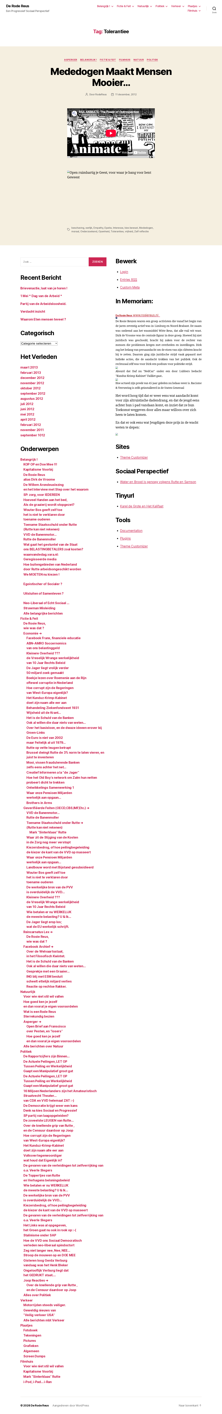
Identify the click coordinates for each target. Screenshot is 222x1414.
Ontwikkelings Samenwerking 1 (50, 787)
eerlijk (88, 227)
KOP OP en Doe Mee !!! (40, 464)
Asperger (70, 59)
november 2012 (32, 383)
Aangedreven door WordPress (70, 1405)
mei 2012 (27, 414)
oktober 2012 (30, 388)
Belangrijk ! (103, 6)
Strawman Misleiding (39, 608)
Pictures (29, 1341)
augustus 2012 (31, 399)
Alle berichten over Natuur (43, 1046)
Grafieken (30, 1346)
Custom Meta (130, 287)
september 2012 (32, 393)
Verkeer (176, 6)
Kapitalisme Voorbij (38, 469)
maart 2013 (29, 367)
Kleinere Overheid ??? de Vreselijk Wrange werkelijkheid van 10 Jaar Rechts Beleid (52, 658)
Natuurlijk (143, 6)
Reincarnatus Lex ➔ (38, 932)
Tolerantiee (117, 231)
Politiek (160, 6)
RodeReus (101, 94)
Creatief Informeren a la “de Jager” (52, 772)
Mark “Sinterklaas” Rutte (47, 832)
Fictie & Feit (124, 6)
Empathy (98, 227)
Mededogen (146, 227)
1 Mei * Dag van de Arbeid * (41, 296)
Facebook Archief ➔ (38, 947)
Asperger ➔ (32, 1022)
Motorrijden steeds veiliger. (44, 1305)
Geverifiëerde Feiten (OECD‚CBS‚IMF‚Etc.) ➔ (56, 808)
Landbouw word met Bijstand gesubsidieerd (60, 867)
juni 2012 (27, 409)
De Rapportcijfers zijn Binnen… (46, 1056)
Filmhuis (192, 10)
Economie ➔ (32, 633)
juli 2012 (26, 404)
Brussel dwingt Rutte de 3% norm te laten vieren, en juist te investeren (65, 752)
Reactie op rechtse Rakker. (46, 986)
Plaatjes (192, 6)
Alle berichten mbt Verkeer (43, 1320)
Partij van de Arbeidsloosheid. (43, 304)
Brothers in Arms (39, 803)
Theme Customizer (134, 457)
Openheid (103, 231)
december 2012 (32, 378)
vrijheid (129, 231)
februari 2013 (30, 373)
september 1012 (32, 435)
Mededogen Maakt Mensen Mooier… (111, 77)
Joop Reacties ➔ (35, 1280)
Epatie (108, 227)
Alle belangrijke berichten (43, 613)
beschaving (77, 227)
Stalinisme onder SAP (39, 1235)
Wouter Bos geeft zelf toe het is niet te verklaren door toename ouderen (44, 514)
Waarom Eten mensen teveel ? (43, 319)
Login (124, 272)
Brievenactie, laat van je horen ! (43, 288)
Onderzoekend (88, 231)
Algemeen (31, 1351)
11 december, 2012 (126, 94)
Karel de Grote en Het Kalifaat (141, 506)
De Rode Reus (17, 6)
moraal (75, 231)
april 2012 (27, 419)
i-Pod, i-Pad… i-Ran (37, 1382)
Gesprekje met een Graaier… (48, 971)
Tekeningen (32, 1335)
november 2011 (32, 430)
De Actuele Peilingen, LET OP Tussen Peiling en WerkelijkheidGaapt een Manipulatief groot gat (48, 1066)
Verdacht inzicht (32, 311)
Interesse (118, 227)
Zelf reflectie (141, 231)
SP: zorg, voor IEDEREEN (41, 495)
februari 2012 (30, 425)
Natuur (139, 59)
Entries (128, 280)
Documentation (131, 531)
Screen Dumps (34, 1356)
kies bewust (131, 227)
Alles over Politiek (37, 1295)
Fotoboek (30, 1330)
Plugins (125, 538)
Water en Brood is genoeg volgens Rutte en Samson (158, 482)
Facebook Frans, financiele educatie (53, 638)
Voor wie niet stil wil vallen (43, 996)
